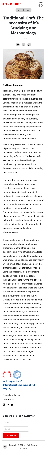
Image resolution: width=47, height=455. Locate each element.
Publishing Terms (11, 394)
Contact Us (8, 399)
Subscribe (11, 435)
